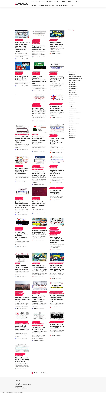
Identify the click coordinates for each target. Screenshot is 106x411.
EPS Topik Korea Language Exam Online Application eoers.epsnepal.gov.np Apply (21, 235)
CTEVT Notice (72, 82)
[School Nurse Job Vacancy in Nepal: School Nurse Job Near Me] (22, 285)
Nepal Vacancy (72, 104)
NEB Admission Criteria (73, 96)
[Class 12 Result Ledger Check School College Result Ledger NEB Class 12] (22, 315)
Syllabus (71, 119)
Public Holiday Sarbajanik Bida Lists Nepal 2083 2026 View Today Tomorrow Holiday (22, 171)
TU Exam (60, 104)
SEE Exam (61, 293)
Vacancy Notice (36, 43)
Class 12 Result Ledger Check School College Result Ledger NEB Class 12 (22, 328)
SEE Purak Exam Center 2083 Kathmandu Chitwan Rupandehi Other (57, 326)
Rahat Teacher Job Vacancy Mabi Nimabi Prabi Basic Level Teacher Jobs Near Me (57, 239)
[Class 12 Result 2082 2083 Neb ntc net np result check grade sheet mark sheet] (57, 285)
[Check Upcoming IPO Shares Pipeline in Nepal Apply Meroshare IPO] (57, 34)
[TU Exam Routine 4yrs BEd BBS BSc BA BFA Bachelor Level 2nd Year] (57, 98)
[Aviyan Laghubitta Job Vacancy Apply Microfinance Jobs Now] (39, 34)
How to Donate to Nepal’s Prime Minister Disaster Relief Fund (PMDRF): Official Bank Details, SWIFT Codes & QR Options (22, 47)
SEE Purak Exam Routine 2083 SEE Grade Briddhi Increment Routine (22, 359)
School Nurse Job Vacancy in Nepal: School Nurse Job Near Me (22, 299)
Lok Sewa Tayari (72, 92)
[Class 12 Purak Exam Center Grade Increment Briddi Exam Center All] (22, 257)
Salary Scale (71, 106)
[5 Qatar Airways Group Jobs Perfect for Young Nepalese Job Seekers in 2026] (39, 191)
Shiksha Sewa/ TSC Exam (38, 167)
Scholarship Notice (42, 291)
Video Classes (72, 137)
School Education (36, 105)
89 (41, 372)
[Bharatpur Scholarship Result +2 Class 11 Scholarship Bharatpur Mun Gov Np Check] (39, 285)
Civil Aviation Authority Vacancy (75, 78)
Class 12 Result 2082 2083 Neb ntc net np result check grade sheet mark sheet (57, 298)
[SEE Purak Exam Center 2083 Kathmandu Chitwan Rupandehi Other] (57, 315)
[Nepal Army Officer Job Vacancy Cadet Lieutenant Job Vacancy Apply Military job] (22, 128)
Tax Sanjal (52, 263)
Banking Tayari (36, 41)
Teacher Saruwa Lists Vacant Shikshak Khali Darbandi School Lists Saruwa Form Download (39, 174)
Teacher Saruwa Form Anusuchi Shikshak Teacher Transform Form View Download (39, 330)
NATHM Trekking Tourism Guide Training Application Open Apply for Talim (57, 141)
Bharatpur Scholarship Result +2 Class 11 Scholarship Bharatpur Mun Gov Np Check (38, 298)
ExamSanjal (21, 3)
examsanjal (19, 58)
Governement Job (72, 84)
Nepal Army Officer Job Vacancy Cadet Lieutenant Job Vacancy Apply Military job (22, 139)
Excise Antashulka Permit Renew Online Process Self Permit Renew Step (39, 232)
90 (43, 372)
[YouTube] (88, 3)
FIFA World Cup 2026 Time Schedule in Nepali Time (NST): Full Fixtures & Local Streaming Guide (39, 268)
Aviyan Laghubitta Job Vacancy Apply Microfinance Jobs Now (38, 47)
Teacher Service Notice (37, 169)
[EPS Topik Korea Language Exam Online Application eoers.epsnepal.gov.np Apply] (22, 221)
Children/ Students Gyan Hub (75, 76)
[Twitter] (87, 3)
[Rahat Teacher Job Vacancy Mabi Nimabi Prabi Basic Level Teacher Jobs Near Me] (57, 221)
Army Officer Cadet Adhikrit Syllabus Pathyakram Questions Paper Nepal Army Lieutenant (38, 140)
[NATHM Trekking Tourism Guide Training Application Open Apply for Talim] (57, 128)
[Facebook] (85, 3)
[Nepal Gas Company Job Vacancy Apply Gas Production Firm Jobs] (22, 66)
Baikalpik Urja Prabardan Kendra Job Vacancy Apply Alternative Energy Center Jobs (57, 78)
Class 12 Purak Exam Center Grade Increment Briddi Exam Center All (22, 267)
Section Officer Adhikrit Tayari (75, 111)
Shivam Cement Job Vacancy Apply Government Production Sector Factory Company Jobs (39, 79)
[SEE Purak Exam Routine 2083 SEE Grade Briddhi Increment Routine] (22, 347)
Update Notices (19, 40)
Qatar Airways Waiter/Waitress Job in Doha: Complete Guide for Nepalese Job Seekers (22, 204)
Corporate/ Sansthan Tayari (74, 80)
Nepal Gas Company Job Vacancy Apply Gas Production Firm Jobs (21, 78)
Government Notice (73, 86)
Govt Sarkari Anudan (73, 88)
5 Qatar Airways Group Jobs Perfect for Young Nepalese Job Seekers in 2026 (39, 204)
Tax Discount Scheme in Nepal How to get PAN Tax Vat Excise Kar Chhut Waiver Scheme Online (57, 268)
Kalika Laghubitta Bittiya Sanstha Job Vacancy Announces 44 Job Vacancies (57, 172)
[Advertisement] (38, 17)
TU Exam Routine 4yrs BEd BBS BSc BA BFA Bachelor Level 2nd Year (56, 108)
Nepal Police (71, 102)
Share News (71, 115)
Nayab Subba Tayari (73, 94)
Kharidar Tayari (72, 90)
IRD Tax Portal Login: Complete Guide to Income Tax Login (56, 192)
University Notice (72, 129)
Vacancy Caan (72, 133)
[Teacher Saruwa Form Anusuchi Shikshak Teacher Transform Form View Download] (39, 315)
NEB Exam (17, 263)
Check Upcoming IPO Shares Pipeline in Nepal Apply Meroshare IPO (56, 44)
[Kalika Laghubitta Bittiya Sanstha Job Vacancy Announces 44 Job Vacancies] (57, 159)
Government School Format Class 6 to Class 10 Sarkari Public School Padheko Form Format (39, 110)
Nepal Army (26, 134)
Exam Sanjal (18, 383)
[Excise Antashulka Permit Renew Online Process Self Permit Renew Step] (39, 221)
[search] (90, 4)
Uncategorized (72, 127)
